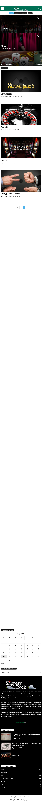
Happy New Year (17, 753)
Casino (11, 13)
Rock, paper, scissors (10, 193)
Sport (2, 784)
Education (4, 772)
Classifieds (17, 13)
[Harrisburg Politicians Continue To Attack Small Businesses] (6, 746)
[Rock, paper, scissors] (21, 181)
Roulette (5, 127)
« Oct (2, 663)
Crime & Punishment (7, 778)
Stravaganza (6, 94)
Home (10, 68)
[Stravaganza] (21, 81)
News (2, 769)
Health (3, 787)
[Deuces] (21, 147)
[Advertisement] (21, 2)
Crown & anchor (6, 64)
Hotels (30, 13)
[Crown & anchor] (17, 62)
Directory (24, 13)
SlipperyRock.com (6, 31)
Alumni (3, 781)
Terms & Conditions (26, 797)
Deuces (4, 28)
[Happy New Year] (6, 755)
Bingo (3, 46)
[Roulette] (21, 114)
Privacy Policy (14, 797)
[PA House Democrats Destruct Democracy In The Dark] (6, 736)
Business (3, 775)
